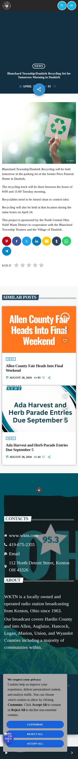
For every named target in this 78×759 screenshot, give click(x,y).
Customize (35, 724)
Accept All (35, 743)
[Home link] (6, 5)
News (38, 66)
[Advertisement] (39, 37)
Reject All (35, 734)
